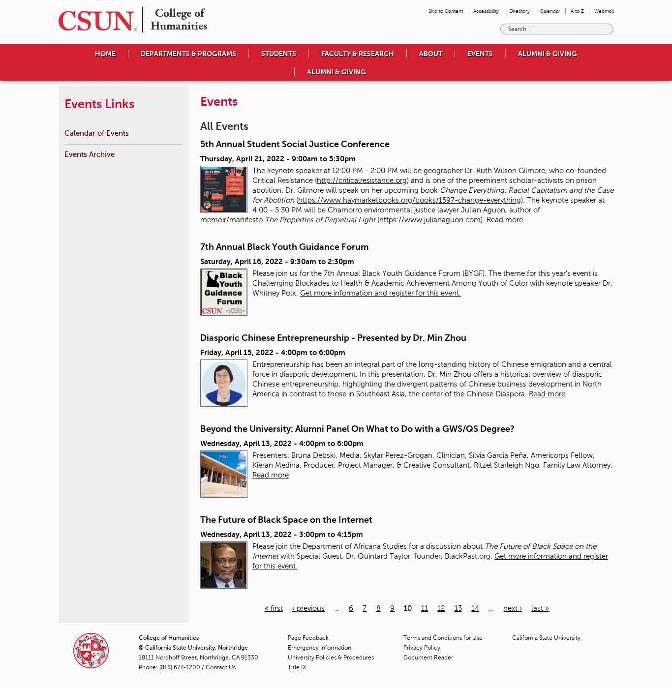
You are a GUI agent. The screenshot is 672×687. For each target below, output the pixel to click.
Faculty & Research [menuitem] (357, 54)
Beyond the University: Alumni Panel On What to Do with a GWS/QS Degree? (357, 429)
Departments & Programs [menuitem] (188, 54)
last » (540, 608)
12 (441, 608)
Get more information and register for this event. (380, 293)
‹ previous (308, 608)
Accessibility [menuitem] (486, 11)
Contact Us (221, 667)
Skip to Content (445, 11)
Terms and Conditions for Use (443, 637)
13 (458, 608)
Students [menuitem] (278, 54)
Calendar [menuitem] (550, 11)
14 (475, 608)
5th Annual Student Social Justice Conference (295, 144)
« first (274, 608)
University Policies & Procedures (331, 657)
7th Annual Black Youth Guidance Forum (284, 247)
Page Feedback (308, 637)
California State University (546, 637)
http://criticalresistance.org (362, 180)
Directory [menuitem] (519, 11)
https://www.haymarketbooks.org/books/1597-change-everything (409, 200)
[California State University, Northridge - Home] (95, 21)
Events (480, 54)
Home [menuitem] (105, 54)
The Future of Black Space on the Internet (286, 520)
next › (512, 608)
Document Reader (428, 657)
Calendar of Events (96, 133)
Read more (505, 220)
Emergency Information (319, 647)
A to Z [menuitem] (577, 11)
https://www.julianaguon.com (430, 220)
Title (297, 667)
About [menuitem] (430, 54)
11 (424, 608)
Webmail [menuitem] (603, 11)
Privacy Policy (421, 647)
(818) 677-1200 (179, 667)
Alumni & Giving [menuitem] (547, 54)
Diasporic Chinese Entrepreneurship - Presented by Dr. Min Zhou (333, 338)
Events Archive (89, 154)
